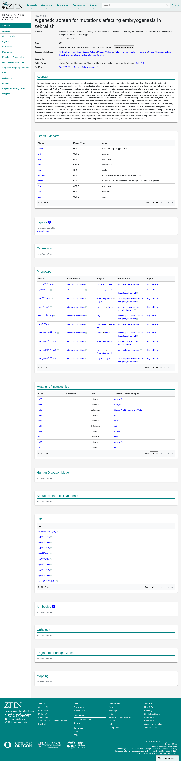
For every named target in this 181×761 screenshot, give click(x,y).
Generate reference (124, 47)
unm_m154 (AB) (47, 358)
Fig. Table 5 (152, 284)
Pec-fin (111, 284)
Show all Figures (44, 231)
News (111, 707)
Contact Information (153, 724)
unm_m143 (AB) (47, 350)
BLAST (77, 732)
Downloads (79, 707)
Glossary (148, 710)
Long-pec (101, 284)
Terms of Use (171, 744)
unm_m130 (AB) (47, 341)
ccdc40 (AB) (45, 284)
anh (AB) (44, 537)
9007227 (63, 67)
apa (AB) (44, 564)
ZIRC (76, 723)
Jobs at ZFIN (150, 727)
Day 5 (99, 301)
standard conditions (76, 284)
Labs (111, 724)
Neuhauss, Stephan (138, 52)
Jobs (111, 714)
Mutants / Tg (44, 714)
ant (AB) (43, 553)
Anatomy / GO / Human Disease (52, 721)
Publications (43, 724)
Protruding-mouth (104, 290)
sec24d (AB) (45, 316)
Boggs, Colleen (89, 52)
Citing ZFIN (149, 721)
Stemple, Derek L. (96, 55)
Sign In (175, 5)
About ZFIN (149, 717)
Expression (43, 710)
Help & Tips (149, 707)
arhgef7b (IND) (46, 581)
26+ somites (102, 324)
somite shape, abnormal (128, 284)
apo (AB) (44, 570)
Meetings (113, 710)
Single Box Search (152, 714)
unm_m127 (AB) (47, 333)
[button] (44, 278)
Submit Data (79, 710)
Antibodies (43, 717)
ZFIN (76, 735)
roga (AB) (44, 307)
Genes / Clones (45, 707)
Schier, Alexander (156, 52)
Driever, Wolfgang (105, 52)
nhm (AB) (44, 298)
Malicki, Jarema (121, 52)
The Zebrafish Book (82, 719)
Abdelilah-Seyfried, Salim (70, 52)
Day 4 (99, 358)
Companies (114, 727)
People (112, 721)
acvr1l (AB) (47, 531)
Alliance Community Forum (121, 717)
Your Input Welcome (167, 758)
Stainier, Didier (80, 55)
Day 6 (108, 333)
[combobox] (136, 5)
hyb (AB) (44, 290)
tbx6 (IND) (44, 324)
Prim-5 (100, 333)
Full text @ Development (85, 67)
